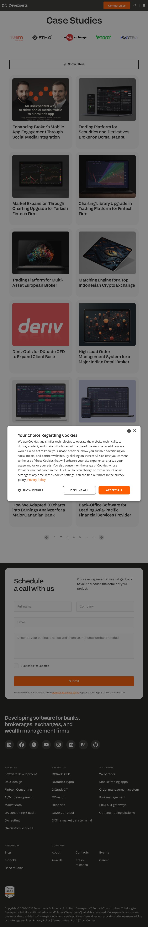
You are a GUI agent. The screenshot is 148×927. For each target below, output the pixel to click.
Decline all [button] (79, 490)
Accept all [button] (114, 490)
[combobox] (129, 431)
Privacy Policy (36, 480)
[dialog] (73, 463)
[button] (30, 490)
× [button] (134, 430)
